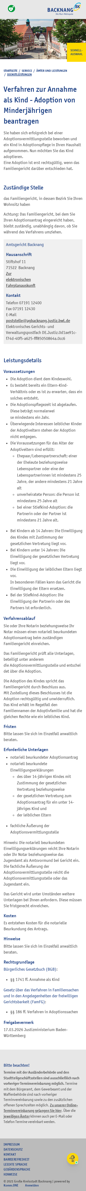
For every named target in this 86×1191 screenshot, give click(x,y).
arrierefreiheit (16, 1159)
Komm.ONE (11, 1185)
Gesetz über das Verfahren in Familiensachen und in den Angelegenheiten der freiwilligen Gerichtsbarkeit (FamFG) (41, 996)
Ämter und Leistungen (51, 71)
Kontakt (10, 1154)
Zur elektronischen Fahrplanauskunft (20, 279)
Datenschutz (13, 1149)
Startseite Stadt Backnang (64, 14)
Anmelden (32, 1185)
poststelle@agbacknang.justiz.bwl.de (38, 320)
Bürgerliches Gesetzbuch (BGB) (30, 969)
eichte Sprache (15, 1164)
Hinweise (10, 1174)
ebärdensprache (17, 1169)
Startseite (10, 71)
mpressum (12, 1144)
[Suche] (5, 11)
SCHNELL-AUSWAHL (76, 52)
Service (27, 71)
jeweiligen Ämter (17, 1116)
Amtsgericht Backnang (25, 244)
